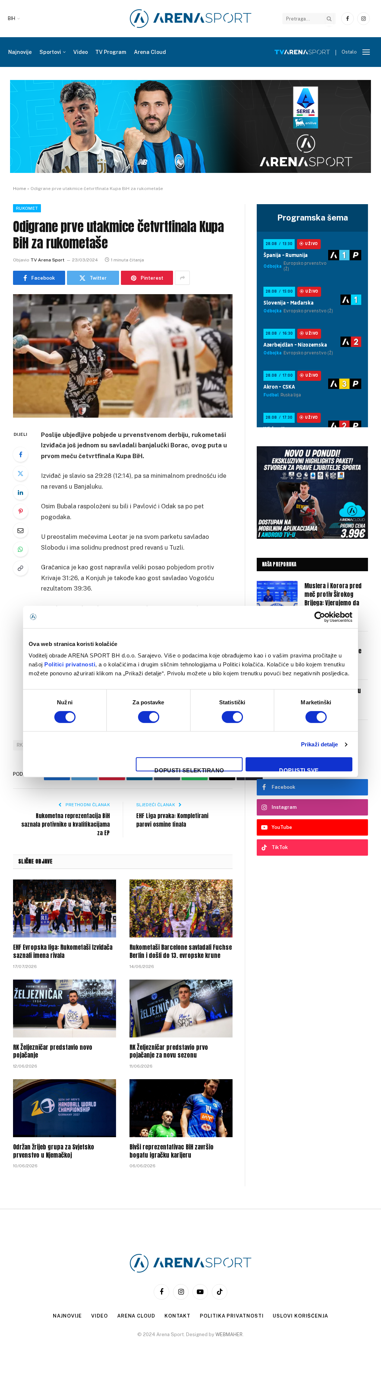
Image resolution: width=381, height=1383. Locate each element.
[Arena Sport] (191, 19)
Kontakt (177, 1316)
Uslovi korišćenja (300, 1316)
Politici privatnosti (69, 664)
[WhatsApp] (20, 549)
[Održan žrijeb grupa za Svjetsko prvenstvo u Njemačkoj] (64, 1108)
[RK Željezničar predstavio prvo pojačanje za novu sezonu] (181, 1009)
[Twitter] (20, 473)
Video (80, 52)
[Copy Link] (20, 568)
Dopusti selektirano (189, 769)
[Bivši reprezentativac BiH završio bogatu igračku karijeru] (181, 1108)
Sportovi (50, 52)
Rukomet (27, 208)
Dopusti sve (298, 769)
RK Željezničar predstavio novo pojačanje (52, 1051)
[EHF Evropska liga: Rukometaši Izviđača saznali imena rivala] (64, 908)
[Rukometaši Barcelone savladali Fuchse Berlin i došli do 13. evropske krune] (181, 908)
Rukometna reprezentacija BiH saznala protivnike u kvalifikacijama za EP (65, 824)
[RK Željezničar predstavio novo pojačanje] (64, 1009)
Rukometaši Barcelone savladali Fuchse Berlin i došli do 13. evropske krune (180, 951)
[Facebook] (20, 454)
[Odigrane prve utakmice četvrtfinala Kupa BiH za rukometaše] (123, 356)
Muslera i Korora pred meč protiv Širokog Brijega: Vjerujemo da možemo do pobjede (333, 599)
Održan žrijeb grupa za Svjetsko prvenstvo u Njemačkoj (53, 1151)
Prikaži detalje (319, 744)
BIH (11, 18)
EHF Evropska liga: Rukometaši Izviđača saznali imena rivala (62, 951)
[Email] (20, 530)
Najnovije (20, 52)
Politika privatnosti (231, 1316)
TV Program (110, 52)
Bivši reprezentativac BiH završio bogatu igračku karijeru (171, 1151)
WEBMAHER (229, 1334)
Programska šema (312, 217)
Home (19, 188)
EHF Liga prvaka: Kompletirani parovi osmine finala (172, 820)
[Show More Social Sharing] (182, 278)
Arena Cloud (150, 52)
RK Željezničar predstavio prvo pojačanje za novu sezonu (168, 1051)
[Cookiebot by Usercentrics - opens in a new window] (319, 617)
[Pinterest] (20, 511)
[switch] (148, 717)
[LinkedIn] (20, 492)
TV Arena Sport (47, 260)
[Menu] (366, 52)
